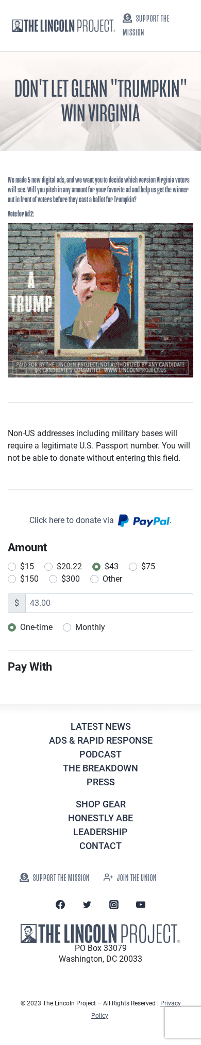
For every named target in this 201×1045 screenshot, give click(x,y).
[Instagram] (114, 904)
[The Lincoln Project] (63, 26)
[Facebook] (60, 904)
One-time (36, 627)
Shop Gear (101, 804)
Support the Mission (146, 25)
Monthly (90, 627)
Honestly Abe (100, 818)
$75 (148, 566)
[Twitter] (87, 904)
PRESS (101, 782)
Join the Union (137, 878)
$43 (112, 566)
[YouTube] (140, 904)
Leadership (100, 831)
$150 (29, 579)
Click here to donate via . (100, 520)
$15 (27, 566)
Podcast (100, 754)
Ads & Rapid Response (101, 740)
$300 (70, 579)
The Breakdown (100, 768)
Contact (100, 845)
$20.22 (69, 566)
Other (112, 579)
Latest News (101, 726)
